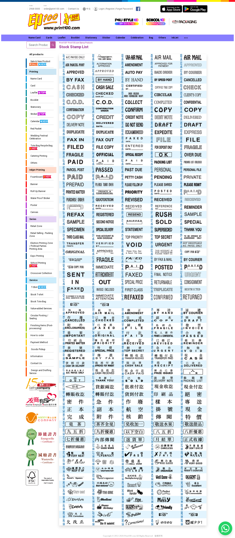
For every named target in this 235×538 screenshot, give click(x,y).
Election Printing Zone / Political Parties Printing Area (41, 246)
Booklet (33, 100)
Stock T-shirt (36, 294)
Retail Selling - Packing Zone (41, 234)
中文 (88, 9)
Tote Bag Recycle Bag (41, 145)
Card (32, 85)
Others (33, 162)
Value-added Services (40, 308)
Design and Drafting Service (40, 372)
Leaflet (33, 92)
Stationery (35, 107)
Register (110, 8)
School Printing (37, 262)
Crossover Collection (40, 273)
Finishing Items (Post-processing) (41, 327)
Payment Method (38, 342)
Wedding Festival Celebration (38, 137)
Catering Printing (38, 155)
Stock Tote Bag (37, 301)
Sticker (33, 114)
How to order (36, 335)
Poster (33, 205)
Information (36, 356)
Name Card (35, 78)
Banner (33, 184)
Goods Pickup (37, 349)
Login (101, 8)
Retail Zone (35, 226)
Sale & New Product (39, 61)
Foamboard (36, 176)
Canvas (33, 212)
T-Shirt (33, 287)
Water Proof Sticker (39, 198)
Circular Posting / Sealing (38, 317)
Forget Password (124, 8)
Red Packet (35, 128)
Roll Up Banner (37, 191)
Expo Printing (36, 255)
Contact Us (73, 9)
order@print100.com (54, 9)
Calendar (34, 121)
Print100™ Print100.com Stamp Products (76, 43)
